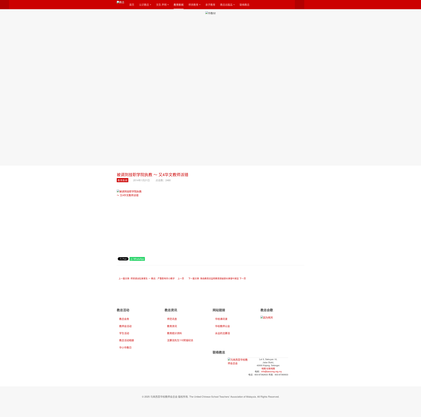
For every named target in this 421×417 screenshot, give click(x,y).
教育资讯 (172, 326)
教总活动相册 (126, 340)
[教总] (120, 1)
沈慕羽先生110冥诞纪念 (180, 340)
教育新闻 (179, 4)
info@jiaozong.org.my (271, 371)
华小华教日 (125, 347)
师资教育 (193, 4)
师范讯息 (172, 318)
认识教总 (144, 4)
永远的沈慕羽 (222, 333)
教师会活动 (125, 326)
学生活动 (124, 333)
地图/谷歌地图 (268, 368)
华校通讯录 (221, 318)
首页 (131, 4)
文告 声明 (161, 4)
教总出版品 (226, 4)
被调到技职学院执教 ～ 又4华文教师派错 (152, 174)
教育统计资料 (174, 333)
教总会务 (124, 318)
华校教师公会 (222, 326)
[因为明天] (266, 317)
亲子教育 (210, 4)
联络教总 (244, 4)
